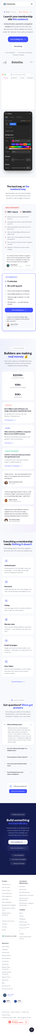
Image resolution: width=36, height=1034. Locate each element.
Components (5, 952)
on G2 (26, 12)
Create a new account (8, 921)
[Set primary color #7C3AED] (17, 144)
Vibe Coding (5, 946)
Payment (14, 77)
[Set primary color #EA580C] (25, 144)
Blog (3, 983)
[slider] (20, 146)
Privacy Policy (6, 1012)
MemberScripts (6, 955)
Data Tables (5, 899)
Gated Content (6, 890)
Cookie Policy (25, 1012)
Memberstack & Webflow (9, 905)
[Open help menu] (31, 1029)
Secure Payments (7, 893)
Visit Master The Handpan (12, 466)
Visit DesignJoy (9, 420)
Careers (21, 916)
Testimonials (22, 889)
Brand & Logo (23, 922)
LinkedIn (21, 933)
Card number (9, 86)
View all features (17, 682)
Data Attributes (6, 958)
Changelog (22, 919)
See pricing (18, 46)
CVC (19, 91)
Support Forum (6, 977)
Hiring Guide (5, 964)
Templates (5, 949)
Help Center (5, 980)
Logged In (31, 77)
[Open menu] (31, 4)
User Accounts (6, 887)
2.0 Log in (4, 924)
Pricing (4, 930)
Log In (22, 77)
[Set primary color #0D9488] (29, 144)
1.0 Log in (4, 927)
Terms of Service (15, 1012)
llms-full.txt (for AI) (7, 989)
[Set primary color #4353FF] (13, 144)
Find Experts (5, 961)
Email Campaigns (6, 902)
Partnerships (24, 925)
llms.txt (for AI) (6, 986)
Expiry (8, 91)
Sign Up (6, 77)
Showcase (22, 886)
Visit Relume (8, 443)
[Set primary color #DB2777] (21, 144)
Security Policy (6, 1015)
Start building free (16, 39)
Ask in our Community (18, 791)
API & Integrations (7, 896)
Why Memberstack (24, 892)
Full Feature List (6, 884)
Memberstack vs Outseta (26, 895)
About (21, 913)
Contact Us (24, 928)
